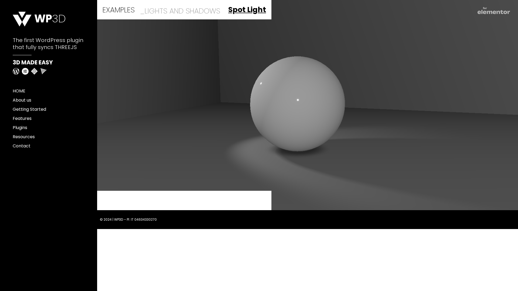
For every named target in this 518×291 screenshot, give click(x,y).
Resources (24, 137)
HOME (19, 91)
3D (50, 18)
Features (22, 118)
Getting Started (29, 109)
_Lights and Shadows (180, 11)
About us (22, 100)
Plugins (20, 127)
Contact (21, 146)
